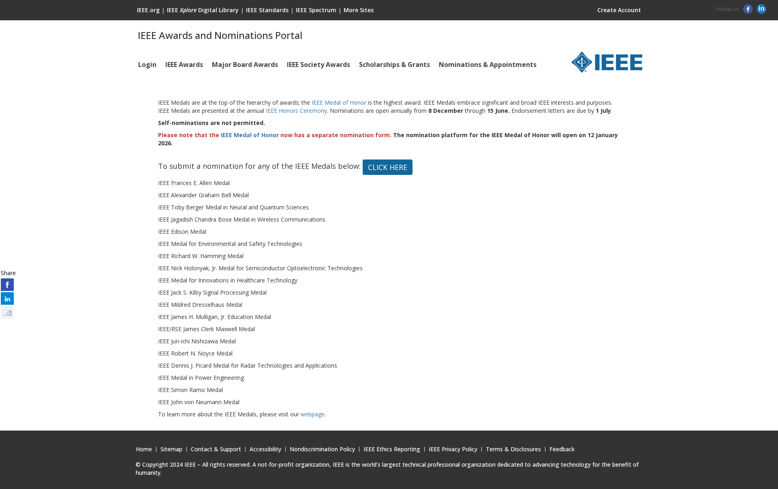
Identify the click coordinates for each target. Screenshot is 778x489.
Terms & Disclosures (513, 449)
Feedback (562, 449)
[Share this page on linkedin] (7, 298)
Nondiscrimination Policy (322, 449)
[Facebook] (749, 11)
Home (144, 449)
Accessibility (265, 449)
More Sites (359, 10)
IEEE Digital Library (203, 10)
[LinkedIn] (762, 11)
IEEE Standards (267, 10)
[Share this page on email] (7, 312)
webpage (313, 414)
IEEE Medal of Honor (339, 102)
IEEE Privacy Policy (453, 449)
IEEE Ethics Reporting (391, 449)
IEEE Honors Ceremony (296, 110)
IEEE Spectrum (316, 10)
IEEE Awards (184, 64)
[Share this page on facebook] (7, 284)
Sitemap (171, 449)
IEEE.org (148, 10)
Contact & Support (216, 449)
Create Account (619, 10)
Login (147, 64)
